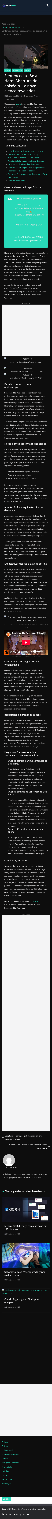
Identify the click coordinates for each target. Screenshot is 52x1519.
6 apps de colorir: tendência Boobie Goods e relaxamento (28, 1146)
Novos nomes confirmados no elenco (23, 157)
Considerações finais (16, 180)
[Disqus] (26, 1346)
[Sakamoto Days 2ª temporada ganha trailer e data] (26, 1244)
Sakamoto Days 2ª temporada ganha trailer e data (24, 1273)
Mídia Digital (7, 1467)
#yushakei (39, 228)
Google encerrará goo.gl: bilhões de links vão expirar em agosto (24, 1137)
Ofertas (5, 1475)
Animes (7, 70)
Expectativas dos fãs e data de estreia (23, 164)
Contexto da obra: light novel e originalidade (26, 167)
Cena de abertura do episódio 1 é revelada (25, 151)
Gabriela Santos (27, 96)
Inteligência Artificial (10, 1462)
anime (38, 96)
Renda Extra (7, 1479)
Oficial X (34, 901)
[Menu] (4, 13)
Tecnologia (6, 1483)
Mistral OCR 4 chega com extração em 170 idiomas (25, 1227)
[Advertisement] (26, 330)
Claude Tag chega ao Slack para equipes (21, 1300)
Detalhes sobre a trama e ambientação (24, 154)
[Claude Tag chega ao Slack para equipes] (26, 1290)
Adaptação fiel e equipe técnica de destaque (26, 161)
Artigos (5, 1446)
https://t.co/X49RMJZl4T (25, 228)
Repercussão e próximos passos (21, 171)
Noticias (27, 70)
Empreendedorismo (10, 1454)
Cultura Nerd (17, 70)
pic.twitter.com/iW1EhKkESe (29, 231)
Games (5, 1458)
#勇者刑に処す (33, 205)
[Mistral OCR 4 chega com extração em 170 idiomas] (26, 1198)
